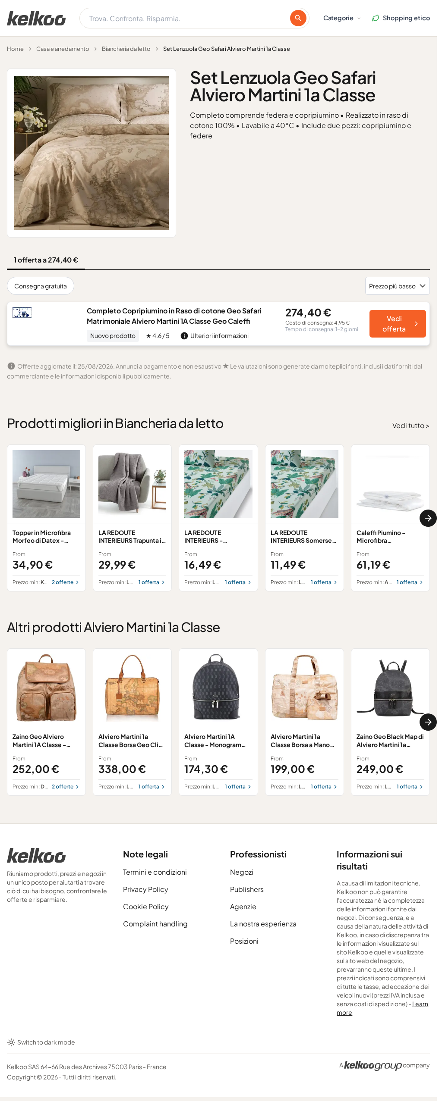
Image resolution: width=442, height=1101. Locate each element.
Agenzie (243, 906)
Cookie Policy (146, 906)
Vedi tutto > (411, 425)
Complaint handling (155, 923)
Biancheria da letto (126, 48)
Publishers (247, 889)
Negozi (241, 871)
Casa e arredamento (62, 48)
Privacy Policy (145, 889)
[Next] (428, 518)
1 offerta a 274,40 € (46, 259)
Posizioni (244, 940)
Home (15, 48)
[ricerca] (298, 18)
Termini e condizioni (155, 871)
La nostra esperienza (263, 923)
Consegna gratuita (40, 286)
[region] (218, 518)
